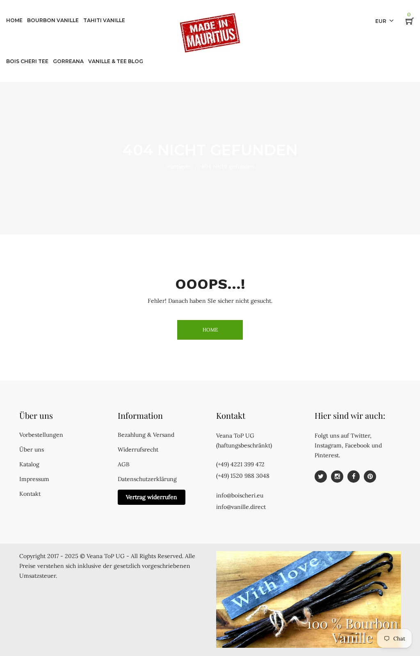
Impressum (34, 479)
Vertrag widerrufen (151, 497)
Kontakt (30, 493)
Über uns (31, 449)
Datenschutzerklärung (147, 479)
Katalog (29, 464)
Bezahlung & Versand (146, 434)
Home (210, 330)
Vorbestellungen (41, 434)
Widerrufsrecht (138, 449)
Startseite (178, 166)
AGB (124, 464)
